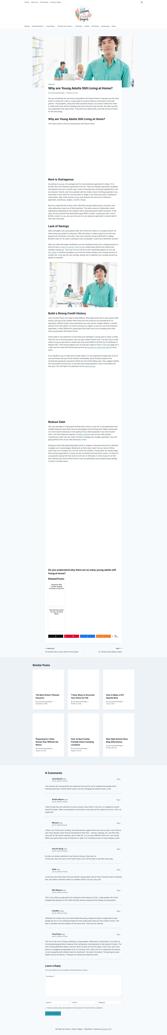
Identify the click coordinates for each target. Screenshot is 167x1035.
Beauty (27, 26)
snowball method (82, 434)
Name (49, 1002)
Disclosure (44, 2)
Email (75, 1002)
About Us (34, 2)
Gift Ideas (95, 26)
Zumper (61, 184)
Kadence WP (107, 1029)
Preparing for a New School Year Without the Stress (47, 742)
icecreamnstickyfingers (57, 93)
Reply (118, 779)
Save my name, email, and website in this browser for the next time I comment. (75, 1008)
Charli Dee (56, 934)
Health (86, 26)
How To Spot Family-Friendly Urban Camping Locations (82, 742)
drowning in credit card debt (98, 347)
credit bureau (90, 366)
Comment (50, 976)
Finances (78, 26)
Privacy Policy (55, 2)
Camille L (56, 911)
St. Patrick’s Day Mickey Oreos (110, 650)
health (54, 252)
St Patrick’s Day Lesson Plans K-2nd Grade (61, 650)
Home (26, 2)
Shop (113, 26)
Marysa (55, 823)
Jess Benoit (57, 779)
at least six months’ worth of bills (72, 247)
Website (102, 1002)
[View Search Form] (142, 2)
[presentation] (48, 680)
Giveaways (105, 26)
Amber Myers (58, 799)
